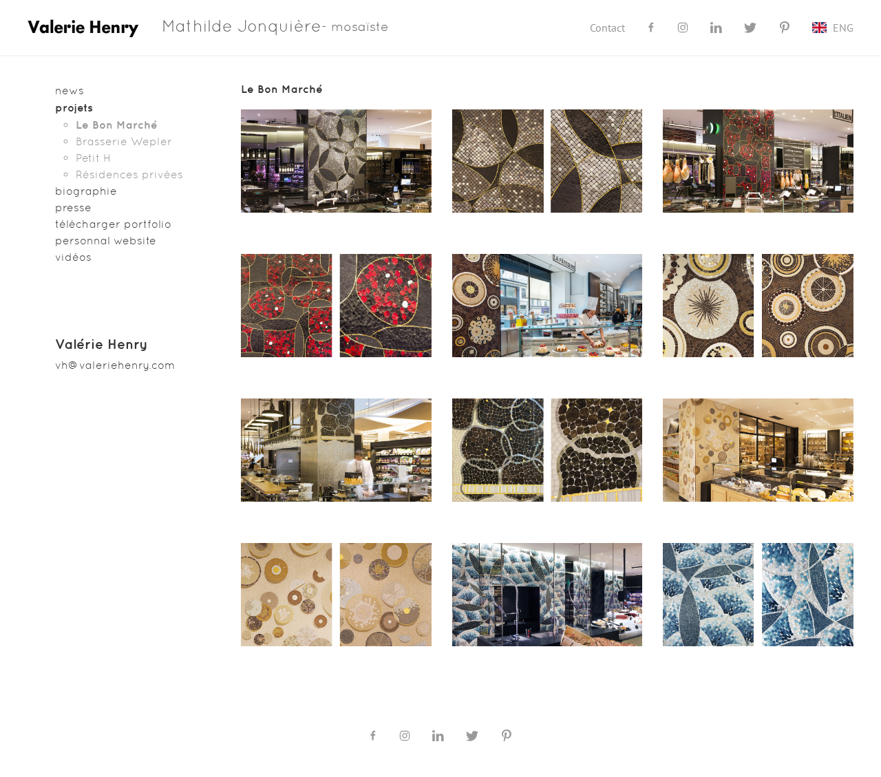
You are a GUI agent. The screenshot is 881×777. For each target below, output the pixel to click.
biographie (86, 191)
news (69, 90)
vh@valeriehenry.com (115, 365)
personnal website (105, 240)
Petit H (93, 157)
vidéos (73, 257)
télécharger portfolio (113, 224)
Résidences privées (129, 174)
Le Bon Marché (117, 124)
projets (74, 107)
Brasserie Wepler (124, 141)
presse (73, 207)
